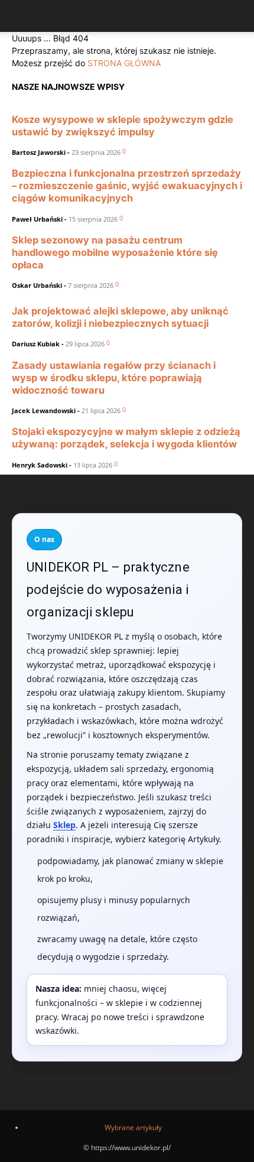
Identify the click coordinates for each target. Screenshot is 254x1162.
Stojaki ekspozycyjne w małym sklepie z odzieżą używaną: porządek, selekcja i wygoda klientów (126, 438)
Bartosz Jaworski (39, 152)
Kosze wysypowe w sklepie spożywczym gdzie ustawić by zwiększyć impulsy (122, 125)
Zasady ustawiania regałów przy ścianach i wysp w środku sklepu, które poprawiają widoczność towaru (114, 377)
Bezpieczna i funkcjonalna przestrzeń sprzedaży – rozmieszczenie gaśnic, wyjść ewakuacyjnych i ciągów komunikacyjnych (127, 185)
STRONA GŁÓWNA (124, 63)
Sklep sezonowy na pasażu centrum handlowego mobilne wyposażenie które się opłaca (115, 252)
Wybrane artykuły (133, 1127)
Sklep (64, 824)
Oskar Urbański (37, 285)
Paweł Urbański (37, 219)
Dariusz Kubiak (36, 343)
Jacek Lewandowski (44, 410)
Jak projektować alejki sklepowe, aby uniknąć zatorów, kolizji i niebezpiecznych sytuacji (120, 317)
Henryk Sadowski (39, 464)
